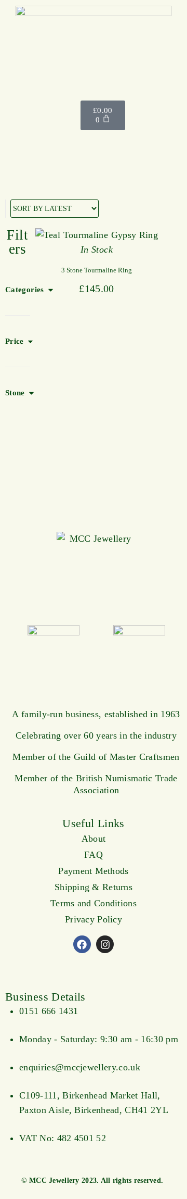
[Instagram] (105, 944)
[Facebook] (82, 944)
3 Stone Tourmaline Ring (96, 270)
